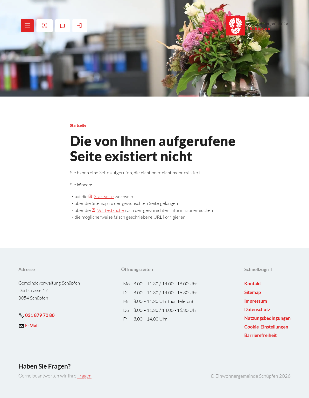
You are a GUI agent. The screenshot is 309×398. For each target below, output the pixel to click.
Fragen (84, 376)
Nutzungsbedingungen (267, 318)
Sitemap (252, 292)
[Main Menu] (27, 26)
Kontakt (252, 283)
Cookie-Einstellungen (266, 326)
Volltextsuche (110, 210)
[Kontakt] (62, 25)
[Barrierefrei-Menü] (44, 25)
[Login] (79, 25)
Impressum (255, 301)
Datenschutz (257, 309)
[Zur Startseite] (257, 25)
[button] (27, 25)
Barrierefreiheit (260, 335)
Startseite (104, 196)
